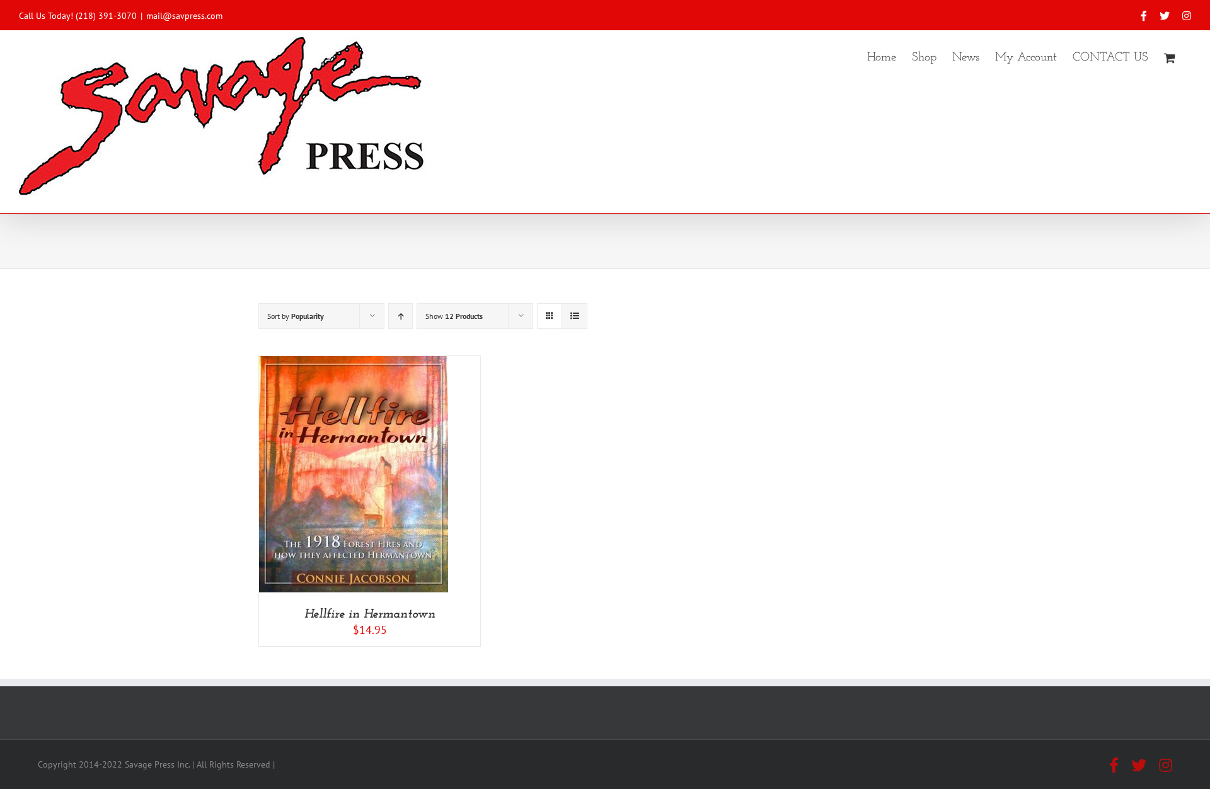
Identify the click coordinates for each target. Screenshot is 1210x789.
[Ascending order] (400, 316)
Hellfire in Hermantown (369, 614)
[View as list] (574, 316)
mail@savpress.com (184, 15)
